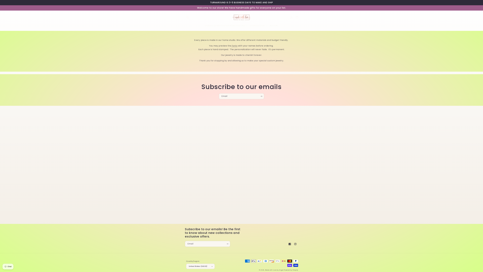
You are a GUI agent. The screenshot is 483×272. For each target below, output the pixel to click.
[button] (187, 17)
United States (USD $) (198, 266)
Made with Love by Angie (274, 270)
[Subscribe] (261, 96)
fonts (234, 45)
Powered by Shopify (291, 270)
